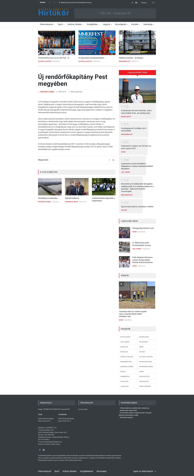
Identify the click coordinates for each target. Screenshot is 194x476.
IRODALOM (124, 352)
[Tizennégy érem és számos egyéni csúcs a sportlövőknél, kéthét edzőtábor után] (137, 295)
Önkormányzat (46, 24)
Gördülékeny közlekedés (48, 198)
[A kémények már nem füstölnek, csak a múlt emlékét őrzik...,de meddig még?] (137, 90)
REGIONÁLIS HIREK (47, 92)
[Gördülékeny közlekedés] (50, 186)
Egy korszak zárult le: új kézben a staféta (137, 207)
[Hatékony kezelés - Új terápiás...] (137, 42)
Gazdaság (147, 24)
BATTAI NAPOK (125, 337)
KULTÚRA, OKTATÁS (45, 61)
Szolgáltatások (86, 471)
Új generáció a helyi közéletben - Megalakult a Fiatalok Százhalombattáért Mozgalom (137, 166)
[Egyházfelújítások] (77, 186)
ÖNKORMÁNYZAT (124, 61)
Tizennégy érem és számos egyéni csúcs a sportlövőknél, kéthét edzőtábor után (133, 314)
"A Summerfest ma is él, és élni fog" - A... (54, 58)
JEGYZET (124, 210)
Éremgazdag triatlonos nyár (143, 228)
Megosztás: (43, 160)
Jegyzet (106, 24)
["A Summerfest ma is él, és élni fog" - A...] (56, 42)
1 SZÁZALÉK (124, 386)
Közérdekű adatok (126, 417)
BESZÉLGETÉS (126, 116)
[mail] (136, 2)
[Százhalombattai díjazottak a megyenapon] (104, 186)
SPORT (123, 152)
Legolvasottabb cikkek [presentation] (137, 72)
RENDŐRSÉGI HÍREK (146, 366)
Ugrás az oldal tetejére (143, 471)
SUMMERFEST (125, 376)
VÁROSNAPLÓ (144, 381)
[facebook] (132, 2)
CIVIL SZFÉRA (125, 172)
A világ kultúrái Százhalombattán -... (92, 58)
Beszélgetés (120, 24)
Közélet (134, 24)
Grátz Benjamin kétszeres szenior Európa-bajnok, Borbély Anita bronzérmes (86, 2)
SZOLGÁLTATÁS (144, 376)
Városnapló (101, 471)
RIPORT (122, 371)
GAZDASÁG (124, 347)
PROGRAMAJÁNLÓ (145, 362)
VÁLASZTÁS (124, 381)
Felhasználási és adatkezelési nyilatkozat (134, 408)
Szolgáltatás (92, 24)
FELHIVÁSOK (143, 342)
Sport (60, 24)
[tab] (137, 73)
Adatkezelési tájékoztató (128, 410)
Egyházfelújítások (72, 198)
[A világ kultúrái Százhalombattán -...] (97, 42)
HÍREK (141, 347)
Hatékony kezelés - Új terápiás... (131, 58)
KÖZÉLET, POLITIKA (126, 357)
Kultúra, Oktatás (75, 24)
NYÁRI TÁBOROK (145, 386)
